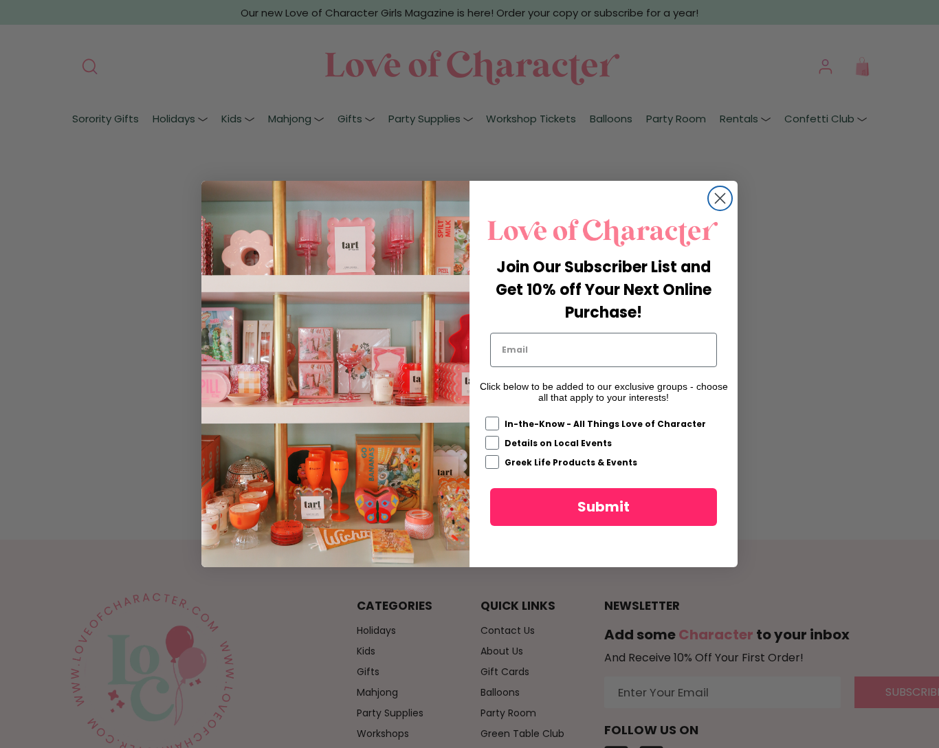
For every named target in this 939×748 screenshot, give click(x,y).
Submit (603, 506)
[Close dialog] (720, 198)
